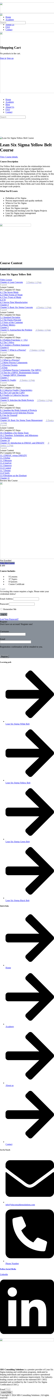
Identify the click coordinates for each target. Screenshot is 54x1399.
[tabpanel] (27, 208)
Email (3, 1389)
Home (8, 99)
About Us (10, 107)
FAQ (8, 109)
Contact (9, 112)
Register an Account (9, 627)
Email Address (6, 599)
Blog (8, 104)
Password (4, 604)
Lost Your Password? (9, 619)
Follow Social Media (8, 1269)
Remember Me (9, 609)
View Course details (9, 157)
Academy (10, 102)
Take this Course (7, 563)
